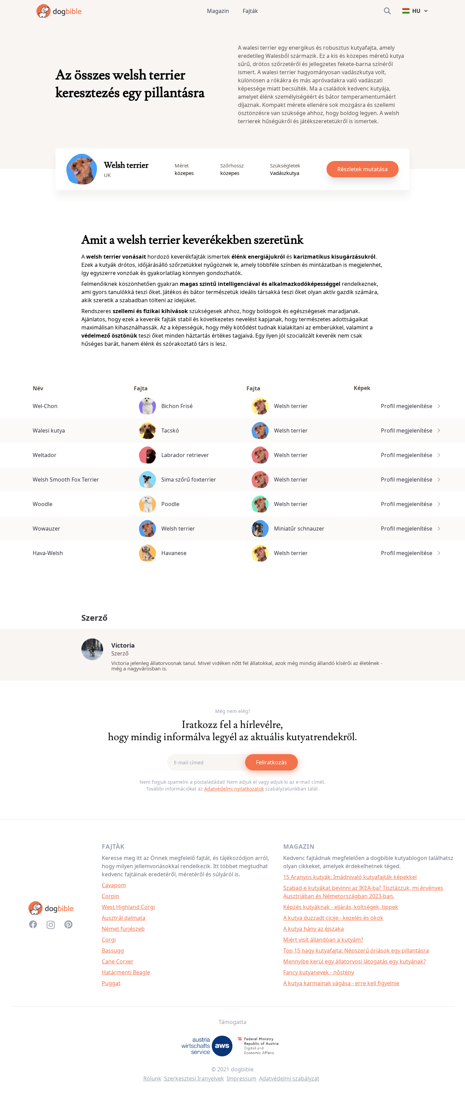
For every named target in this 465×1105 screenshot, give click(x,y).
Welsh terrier (291, 406)
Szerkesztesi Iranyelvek (194, 1078)
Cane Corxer (117, 961)
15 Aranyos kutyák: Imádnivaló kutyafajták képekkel (350, 877)
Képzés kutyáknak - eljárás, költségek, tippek (340, 907)
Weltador (45, 455)
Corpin (110, 896)
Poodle (170, 504)
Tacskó (170, 430)
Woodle (42, 504)
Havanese (174, 553)
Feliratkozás (271, 762)
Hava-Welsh (48, 553)
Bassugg (113, 950)
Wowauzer (46, 528)
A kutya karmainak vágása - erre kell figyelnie (341, 983)
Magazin (218, 11)
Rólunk (152, 1078)
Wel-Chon (45, 406)
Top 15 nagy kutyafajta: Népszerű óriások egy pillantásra (356, 950)
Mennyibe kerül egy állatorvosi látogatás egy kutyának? (354, 961)
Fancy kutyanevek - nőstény (318, 972)
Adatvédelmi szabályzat (289, 1078)
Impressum (241, 1078)
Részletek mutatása (362, 169)
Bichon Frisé (177, 406)
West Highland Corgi (128, 907)
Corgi (109, 939)
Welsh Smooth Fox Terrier (66, 479)
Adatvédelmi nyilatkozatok (234, 788)
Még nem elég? (232, 711)
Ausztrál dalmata (123, 918)
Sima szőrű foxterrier (188, 479)
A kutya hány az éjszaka (313, 928)
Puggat (111, 983)
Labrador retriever (185, 455)
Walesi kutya (49, 430)
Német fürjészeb (123, 928)
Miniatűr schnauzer (299, 528)
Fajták (250, 11)
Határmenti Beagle (126, 972)
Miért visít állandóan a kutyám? (323, 939)
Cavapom (114, 885)
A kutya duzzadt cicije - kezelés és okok (333, 918)
